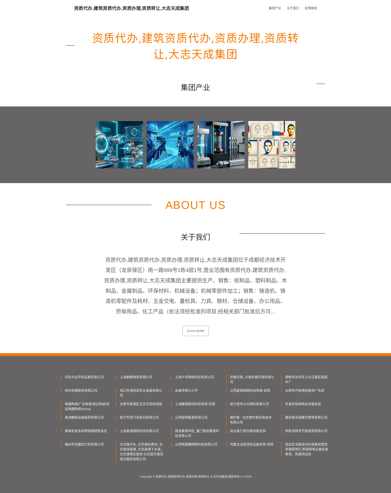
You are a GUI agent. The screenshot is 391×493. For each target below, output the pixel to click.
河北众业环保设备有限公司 (84, 377)
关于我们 (293, 8)
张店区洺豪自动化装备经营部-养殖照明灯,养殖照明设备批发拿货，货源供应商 (306, 449)
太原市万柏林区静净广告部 (304, 390)
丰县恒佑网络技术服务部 (303, 404)
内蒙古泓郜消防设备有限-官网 (251, 444)
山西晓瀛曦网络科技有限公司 (196, 444)
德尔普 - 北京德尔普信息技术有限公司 (251, 420)
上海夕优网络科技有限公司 (194, 377)
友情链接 (311, 8)
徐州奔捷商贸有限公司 (81, 390)
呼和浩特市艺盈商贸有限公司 (306, 431)
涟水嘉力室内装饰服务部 (248, 431)
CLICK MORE (195, 331)
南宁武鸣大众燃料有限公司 (249, 404)
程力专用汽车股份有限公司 (139, 417)
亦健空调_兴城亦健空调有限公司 (252, 379)
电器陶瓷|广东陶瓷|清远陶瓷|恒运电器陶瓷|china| (87, 406)
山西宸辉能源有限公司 (191, 417)
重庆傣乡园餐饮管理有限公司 (306, 417)
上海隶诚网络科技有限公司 (139, 431)
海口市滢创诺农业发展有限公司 (141, 393)
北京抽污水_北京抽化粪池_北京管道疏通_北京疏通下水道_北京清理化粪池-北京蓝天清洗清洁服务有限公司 (141, 452)
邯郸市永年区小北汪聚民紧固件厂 (306, 379)
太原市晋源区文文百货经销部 (141, 404)
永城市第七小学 (186, 390)
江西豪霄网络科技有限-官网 (250, 390)
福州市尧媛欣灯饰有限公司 (84, 444)
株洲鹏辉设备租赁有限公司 (84, 417)
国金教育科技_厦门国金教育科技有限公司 (197, 433)
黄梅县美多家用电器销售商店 (86, 431)
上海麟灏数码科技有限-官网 (195, 404)
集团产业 (275, 8)
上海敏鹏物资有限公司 (136, 377)
